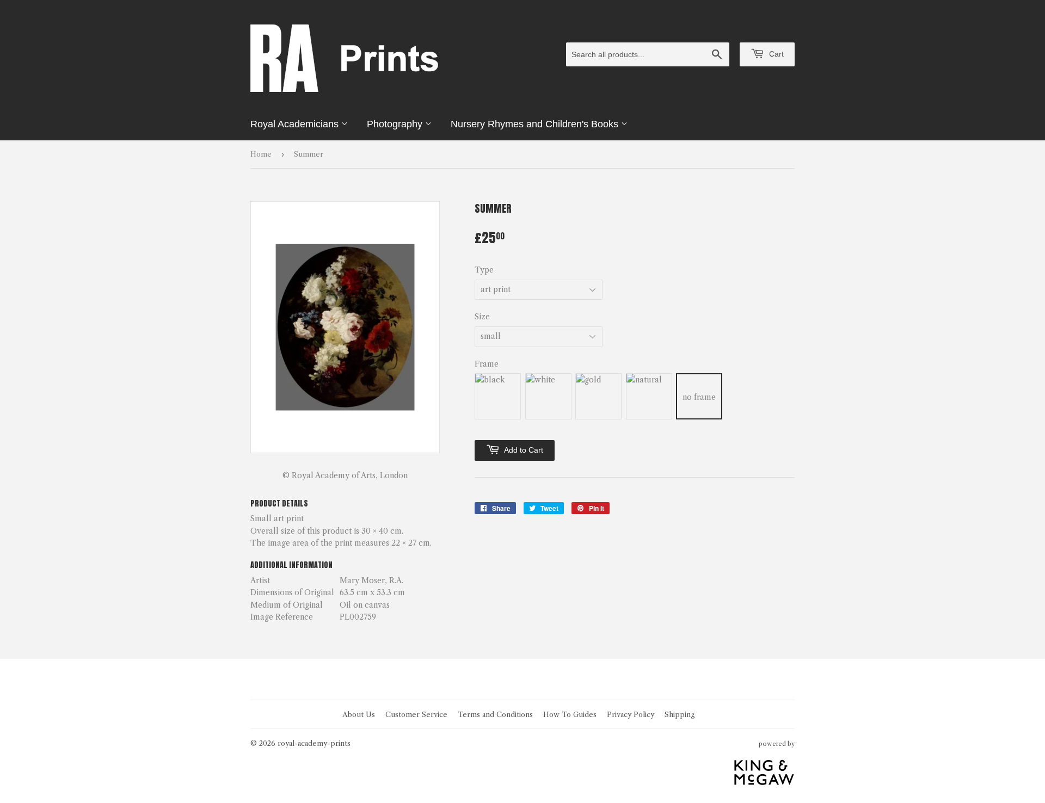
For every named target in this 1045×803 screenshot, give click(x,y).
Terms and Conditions (495, 714)
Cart (775, 54)
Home (261, 154)
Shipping (680, 714)
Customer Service (416, 714)
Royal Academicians (295, 124)
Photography (396, 124)
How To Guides (570, 714)
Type (484, 270)
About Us (358, 714)
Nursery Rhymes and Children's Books (536, 124)
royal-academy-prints (314, 743)
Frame (487, 364)
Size (482, 317)
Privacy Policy (630, 714)
